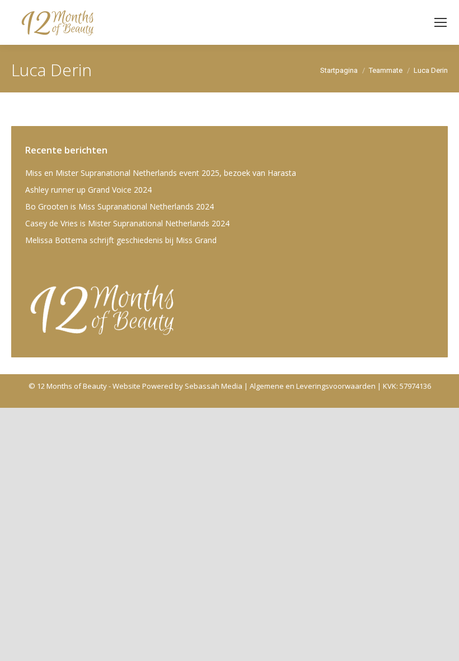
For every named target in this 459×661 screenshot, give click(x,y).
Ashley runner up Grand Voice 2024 (88, 189)
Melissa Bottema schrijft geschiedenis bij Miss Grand (121, 240)
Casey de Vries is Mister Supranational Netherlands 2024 (127, 223)
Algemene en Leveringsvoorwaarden (313, 386)
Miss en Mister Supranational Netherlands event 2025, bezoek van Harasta (160, 172)
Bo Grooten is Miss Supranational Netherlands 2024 (119, 206)
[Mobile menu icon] (440, 22)
